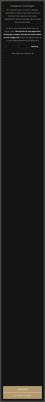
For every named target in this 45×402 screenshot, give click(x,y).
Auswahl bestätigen (22, 389)
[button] (23, 53)
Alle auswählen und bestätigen (23, 395)
